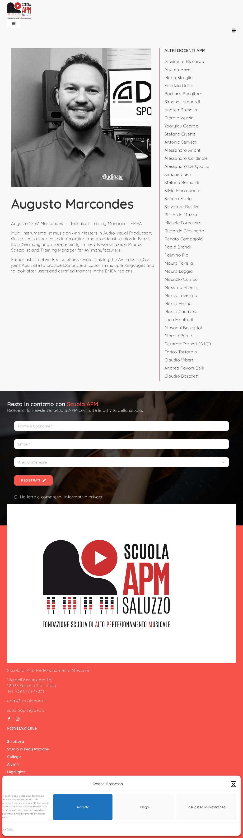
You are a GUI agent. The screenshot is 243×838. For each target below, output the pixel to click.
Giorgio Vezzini (179, 118)
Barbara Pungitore (183, 93)
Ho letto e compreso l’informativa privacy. (62, 497)
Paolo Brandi (177, 247)
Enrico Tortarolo (180, 352)
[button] (233, 784)
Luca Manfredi (178, 319)
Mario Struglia (178, 77)
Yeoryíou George (181, 126)
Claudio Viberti (179, 360)
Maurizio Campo (181, 279)
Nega (144, 807)
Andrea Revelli (179, 69)
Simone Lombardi (182, 101)
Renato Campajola (183, 239)
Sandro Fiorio (178, 198)
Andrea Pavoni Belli (184, 368)
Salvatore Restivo (182, 206)
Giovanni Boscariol (183, 327)
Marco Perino (178, 303)
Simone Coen (177, 174)
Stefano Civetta (180, 134)
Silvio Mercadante (182, 190)
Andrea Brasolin (180, 109)
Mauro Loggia (178, 271)
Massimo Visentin (181, 287)
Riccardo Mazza (180, 214)
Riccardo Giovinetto (184, 231)
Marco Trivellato (180, 295)
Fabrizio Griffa (178, 85)
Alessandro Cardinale (186, 158)
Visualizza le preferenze (206, 807)
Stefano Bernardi (181, 182)
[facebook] (9, 719)
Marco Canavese (181, 311)
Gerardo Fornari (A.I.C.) (187, 343)
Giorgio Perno (178, 335)
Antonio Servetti (180, 142)
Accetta (83, 807)
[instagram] (17, 719)
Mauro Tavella (178, 263)
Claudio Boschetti (182, 376)
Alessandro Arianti (182, 150)
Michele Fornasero (183, 222)
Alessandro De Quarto (186, 166)
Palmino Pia (176, 255)
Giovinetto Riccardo (184, 61)
